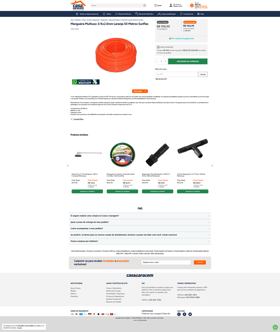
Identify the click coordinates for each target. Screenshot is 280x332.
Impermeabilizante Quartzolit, (142, 251)
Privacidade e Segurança (115, 293)
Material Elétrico (124, 14)
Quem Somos (75, 288)
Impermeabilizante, (123, 251)
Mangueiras (104, 20)
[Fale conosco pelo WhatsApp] (275, 327)
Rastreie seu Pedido (113, 302)
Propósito (74, 296)
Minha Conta (177, 5)
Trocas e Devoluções (113, 288)
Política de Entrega (113, 291)
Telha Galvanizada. (157, 253)
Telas (202, 14)
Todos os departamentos (89, 14)
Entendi (19, 328)
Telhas (108, 14)
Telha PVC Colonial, (131, 253)
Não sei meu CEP (161, 79)
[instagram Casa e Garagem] (179, 314)
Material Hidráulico (146, 14)
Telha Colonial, (144, 253)
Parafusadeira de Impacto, (164, 251)
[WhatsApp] (86, 82)
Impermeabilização (169, 14)
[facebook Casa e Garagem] (184, 314)
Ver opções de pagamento (183, 38)
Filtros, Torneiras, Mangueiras (90, 20)
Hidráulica (78, 20)
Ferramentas (188, 14)
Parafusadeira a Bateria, (183, 251)
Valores (73, 293)
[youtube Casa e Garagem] (190, 314)
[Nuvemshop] (140, 320)
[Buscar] (144, 5)
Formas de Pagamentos (115, 296)
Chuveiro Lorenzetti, (94, 251)
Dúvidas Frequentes (113, 299)
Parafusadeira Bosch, (201, 251)
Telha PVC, (120, 253)
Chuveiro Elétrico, (109, 251)
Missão (73, 291)
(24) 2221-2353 (155, 300)
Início (72, 20)
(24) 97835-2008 (193, 297)
